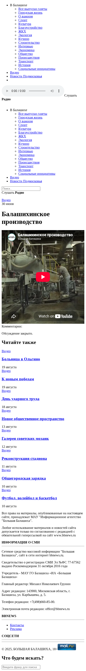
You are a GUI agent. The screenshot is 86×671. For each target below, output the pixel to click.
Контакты (17, 625)
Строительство (29, 42)
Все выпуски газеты (32, 9)
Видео (14, 72)
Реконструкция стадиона (24, 458)
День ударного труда (20, 399)
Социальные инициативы (36, 69)
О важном (25, 16)
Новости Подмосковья (26, 76)
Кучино (23, 39)
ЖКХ (22, 31)
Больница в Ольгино (21, 359)
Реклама (16, 629)
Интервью (25, 46)
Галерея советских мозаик (25, 438)
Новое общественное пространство (33, 419)
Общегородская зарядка (24, 478)
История (24, 65)
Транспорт (25, 61)
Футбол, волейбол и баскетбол (29, 498)
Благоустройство (30, 27)
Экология (25, 35)
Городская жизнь (30, 12)
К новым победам (18, 379)
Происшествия (28, 57)
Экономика (26, 50)
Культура (24, 24)
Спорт (22, 20)
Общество (25, 54)
